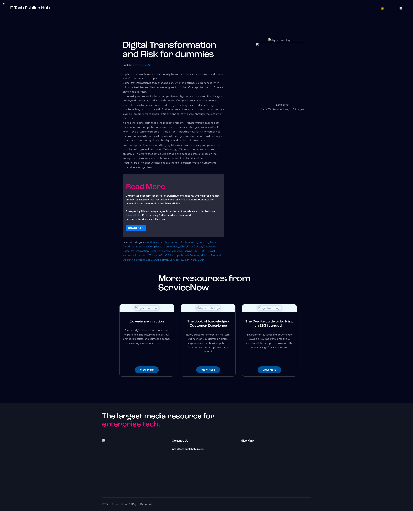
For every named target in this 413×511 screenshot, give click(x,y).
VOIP (201, 259)
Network (216, 255)
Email (153, 250)
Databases (209, 246)
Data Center (194, 246)
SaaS (149, 259)
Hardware (128, 255)
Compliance (155, 246)
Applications (172, 242)
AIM (149, 242)
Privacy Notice (133, 215)
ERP (203, 250)
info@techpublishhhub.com (188, 448)
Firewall (210, 250)
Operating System (134, 259)
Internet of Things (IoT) (149, 255)
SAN (156, 259)
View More (147, 369)
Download (136, 228)
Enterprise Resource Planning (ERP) (178, 250)
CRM (183, 246)
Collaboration (139, 246)
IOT (167, 255)
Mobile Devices (190, 255)
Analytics (158, 242)
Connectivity (171, 246)
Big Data (211, 242)
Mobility (205, 255)
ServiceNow (146, 64)
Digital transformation (136, 250)
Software (190, 259)
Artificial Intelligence (193, 242)
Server (164, 259)
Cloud (126, 246)
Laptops (175, 255)
